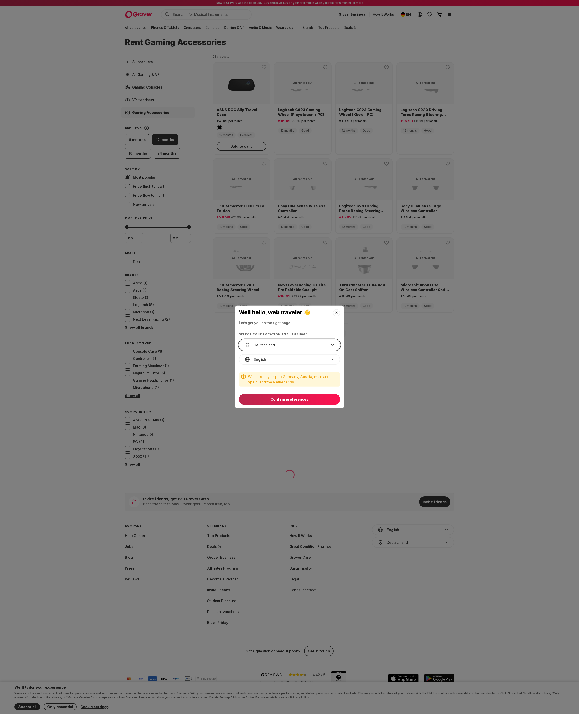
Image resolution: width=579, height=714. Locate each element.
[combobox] (289, 345)
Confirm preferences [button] (289, 399)
